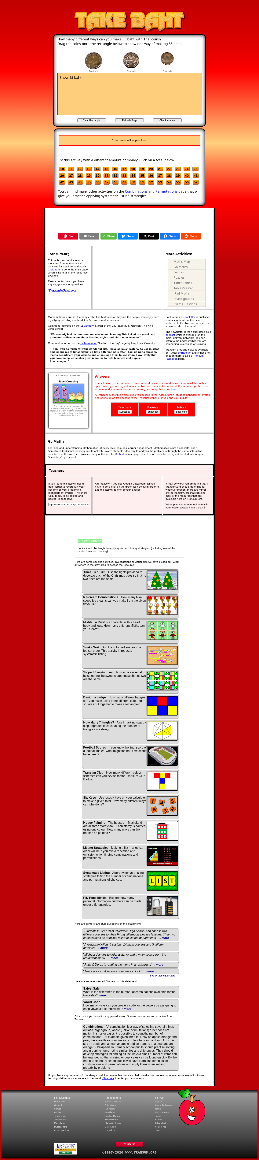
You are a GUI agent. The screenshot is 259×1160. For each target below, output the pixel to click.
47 (106, 182)
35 (142, 175)
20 (151, 169)
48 (115, 182)
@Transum (184, 352)
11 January (87, 325)
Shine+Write (110, 1105)
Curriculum (110, 1130)
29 (89, 175)
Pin (71, 236)
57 (196, 182)
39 (178, 175)
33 (124, 175)
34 (133, 175)
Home (158, 1109)
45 (89, 182)
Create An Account (163, 1105)
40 (187, 175)
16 (115, 169)
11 (71, 169)
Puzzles (179, 277)
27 (71, 175)
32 (115, 175)
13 (88, 169)
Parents (158, 1120)
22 (169, 169)
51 (142, 182)
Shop (157, 1130)
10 (62, 169)
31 (106, 175)
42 (62, 182)
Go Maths (181, 267)
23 (178, 169)
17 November (88, 343)
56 (187, 182)
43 (71, 182)
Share (111, 236)
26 (62, 175)
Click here (54, 269)
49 (124, 182)
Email (91, 236)
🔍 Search (129, 1144)
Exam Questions (185, 304)
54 (169, 182)
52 (151, 182)
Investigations (184, 299)
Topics (158, 1116)
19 (142, 169)
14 (97, 169)
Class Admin (110, 1127)
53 (160, 182)
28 (80, 175)
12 (80, 169)
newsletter (189, 316)
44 (80, 182)
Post (151, 236)
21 (160, 169)
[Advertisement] (129, 6)
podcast (170, 334)
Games (179, 272)
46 (98, 182)
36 (151, 175)
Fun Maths (110, 1109)
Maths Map (182, 261)
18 (133, 169)
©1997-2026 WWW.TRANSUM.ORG (129, 1152)
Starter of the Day (113, 1102)
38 (169, 175)
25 (195, 169)
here (174, 389)
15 (106, 169)
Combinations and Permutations (151, 191)
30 (98, 175)
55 (178, 182)
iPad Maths (182, 293)
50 (133, 182)
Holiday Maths (111, 1120)
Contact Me (160, 1127)
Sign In (158, 1102)
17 (124, 169)
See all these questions (162, 975)
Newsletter (110, 1112)
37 (160, 175)
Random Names (112, 1116)
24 (186, 169)
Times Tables (183, 283)
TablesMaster (183, 288)
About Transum (162, 1112)
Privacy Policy (161, 1123)
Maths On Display (113, 1123)
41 (196, 175)
